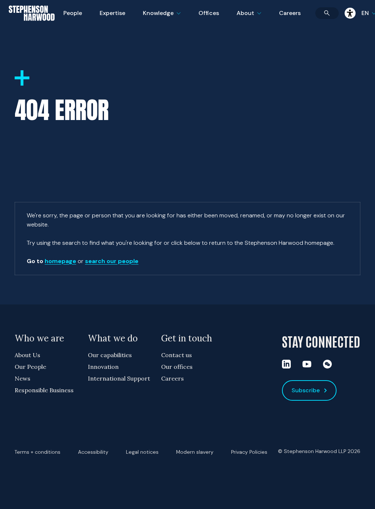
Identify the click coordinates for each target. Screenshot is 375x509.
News (22, 378)
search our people (111, 261)
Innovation (103, 366)
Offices (208, 13)
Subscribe (306, 390)
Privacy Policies (249, 452)
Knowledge (161, 17)
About (253, 17)
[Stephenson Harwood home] (32, 25)
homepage (60, 261)
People (72, 13)
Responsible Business (44, 390)
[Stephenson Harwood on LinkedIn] (286, 364)
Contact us (176, 355)
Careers (290, 13)
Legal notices (142, 452)
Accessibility (93, 452)
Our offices (177, 366)
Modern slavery (195, 452)
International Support (119, 378)
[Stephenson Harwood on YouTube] (306, 364)
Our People (30, 366)
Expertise (112, 13)
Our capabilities (110, 355)
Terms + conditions (37, 452)
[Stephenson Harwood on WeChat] (327, 364)
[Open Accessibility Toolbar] (350, 13)
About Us (27, 355)
